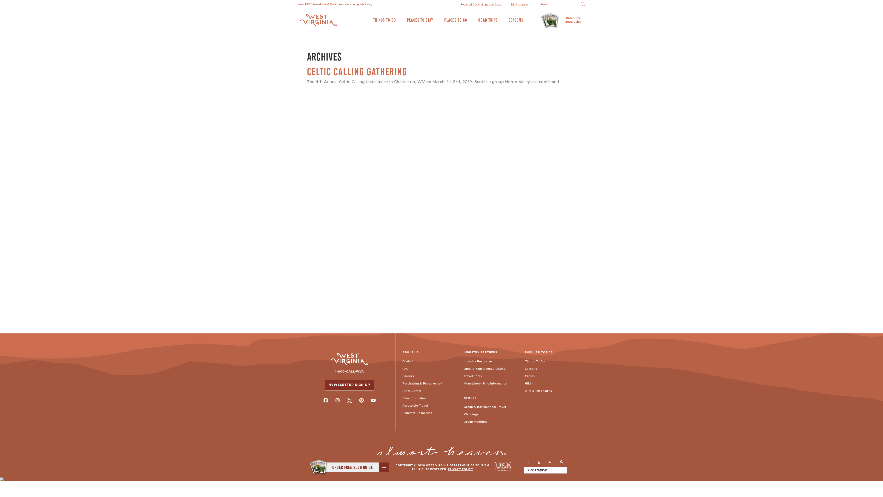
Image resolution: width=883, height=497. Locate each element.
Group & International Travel (485, 407)
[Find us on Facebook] (325, 400)
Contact (407, 361)
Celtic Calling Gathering (357, 71)
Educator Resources (417, 413)
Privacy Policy (460, 469)
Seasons (531, 368)
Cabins (530, 376)
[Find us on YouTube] (373, 400)
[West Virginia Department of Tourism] (318, 20)
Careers (408, 376)
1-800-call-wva (349, 371)
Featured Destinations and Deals (481, 4)
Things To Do (535, 361)
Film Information (414, 398)
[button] (583, 4)
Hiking (530, 383)
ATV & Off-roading (539, 391)
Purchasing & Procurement (422, 383)
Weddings (471, 414)
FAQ (405, 368)
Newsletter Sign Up (349, 385)
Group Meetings (475, 421)
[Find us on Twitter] (349, 400)
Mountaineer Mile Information (485, 383)
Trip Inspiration (520, 4)
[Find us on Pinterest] (361, 400)
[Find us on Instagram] (337, 400)
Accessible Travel (415, 405)
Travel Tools (473, 376)
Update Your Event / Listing (485, 368)
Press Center (412, 391)
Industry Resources (478, 361)
